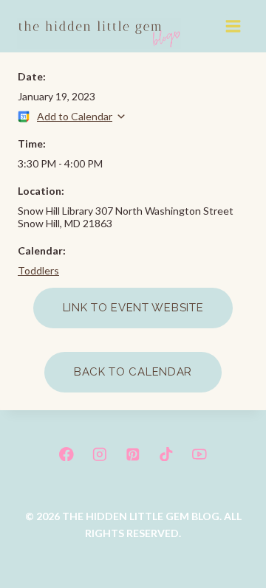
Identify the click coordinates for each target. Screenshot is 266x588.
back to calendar (133, 371)
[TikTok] (165, 454)
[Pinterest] (132, 454)
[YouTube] (199, 454)
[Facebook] (66, 454)
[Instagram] (99, 454)
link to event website (133, 307)
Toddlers (38, 270)
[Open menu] (234, 25)
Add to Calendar (74, 116)
